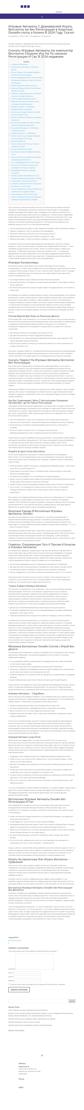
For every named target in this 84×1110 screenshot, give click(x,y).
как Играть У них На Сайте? (21, 186)
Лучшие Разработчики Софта (21, 149)
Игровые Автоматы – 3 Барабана (23, 107)
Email (10, 977)
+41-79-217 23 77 (24, 1082)
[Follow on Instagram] (25, 6)
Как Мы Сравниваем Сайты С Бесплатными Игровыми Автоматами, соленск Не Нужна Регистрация (26, 80)
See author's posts (14, 940)
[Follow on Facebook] (22, 6)
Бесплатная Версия (18, 141)
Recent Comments (16, 1030)
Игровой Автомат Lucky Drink (21, 109)
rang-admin (14, 36)
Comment (11, 969)
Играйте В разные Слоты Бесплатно (24, 85)
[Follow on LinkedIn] (28, 6)
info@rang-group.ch (25, 1090)
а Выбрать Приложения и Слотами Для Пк (26, 184)
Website (11, 980)
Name (11, 973)
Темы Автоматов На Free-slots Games (24, 194)
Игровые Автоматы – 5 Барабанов (23, 133)
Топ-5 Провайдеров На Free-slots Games (25, 162)
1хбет (28, 276)
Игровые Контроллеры (19, 64)
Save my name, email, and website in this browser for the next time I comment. (38, 984)
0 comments (46, 36)
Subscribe (59, 12)
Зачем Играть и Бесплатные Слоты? (24, 181)
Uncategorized (35, 36)
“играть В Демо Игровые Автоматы (23, 99)
